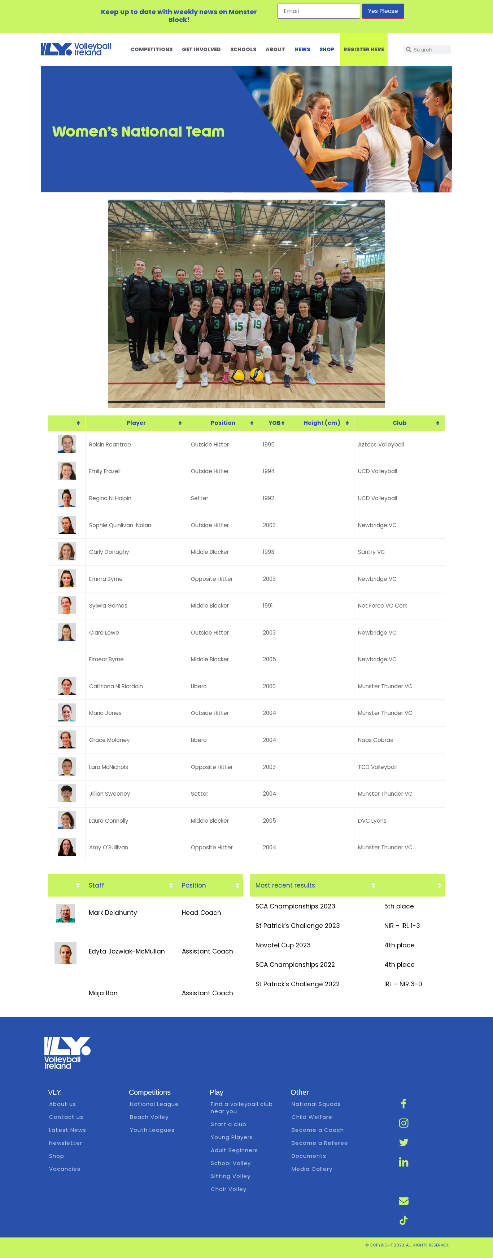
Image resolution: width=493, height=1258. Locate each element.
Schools (243, 49)
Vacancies (64, 1169)
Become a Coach (318, 1130)
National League (154, 1104)
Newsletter (65, 1143)
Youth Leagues (152, 1130)
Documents (309, 1156)
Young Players (232, 1137)
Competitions (152, 49)
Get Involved (201, 49)
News (302, 49)
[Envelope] (404, 1201)
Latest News (67, 1130)
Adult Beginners (234, 1150)
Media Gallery (312, 1169)
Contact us (66, 1117)
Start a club (229, 1124)
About (275, 49)
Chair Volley (229, 1189)
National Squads (316, 1104)
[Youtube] (404, 1181)
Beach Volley (149, 1117)
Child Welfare (312, 1117)
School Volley (231, 1163)
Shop (326, 49)
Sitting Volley (230, 1176)
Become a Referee (320, 1143)
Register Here (364, 49)
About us (62, 1104)
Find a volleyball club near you (242, 1107)
